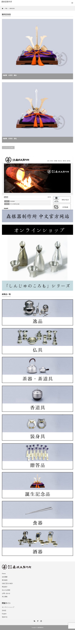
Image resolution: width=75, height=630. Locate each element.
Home (4, 573)
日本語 (4, 610)
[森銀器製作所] (16, 2)
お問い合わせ (6, 593)
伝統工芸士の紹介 (7, 583)
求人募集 (4, 596)
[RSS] (34, 620)
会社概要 (4, 577)
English (4, 613)
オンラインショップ (8, 607)
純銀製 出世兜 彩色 (10, 138)
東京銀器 (4, 580)
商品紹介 (4, 587)
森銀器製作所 (40, 627)
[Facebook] (37, 620)
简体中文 (4, 617)
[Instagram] (40, 620)
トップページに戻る (8, 147)
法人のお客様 (6, 590)
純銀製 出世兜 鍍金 (10, 75)
